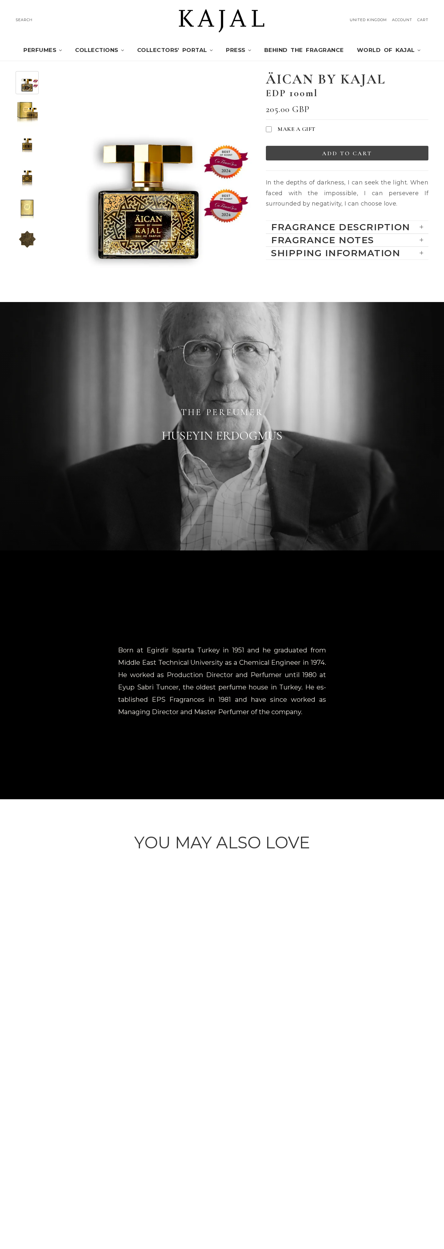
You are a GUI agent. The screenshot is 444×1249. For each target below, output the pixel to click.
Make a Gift (297, 128)
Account (402, 20)
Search (24, 20)
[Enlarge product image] (148, 178)
